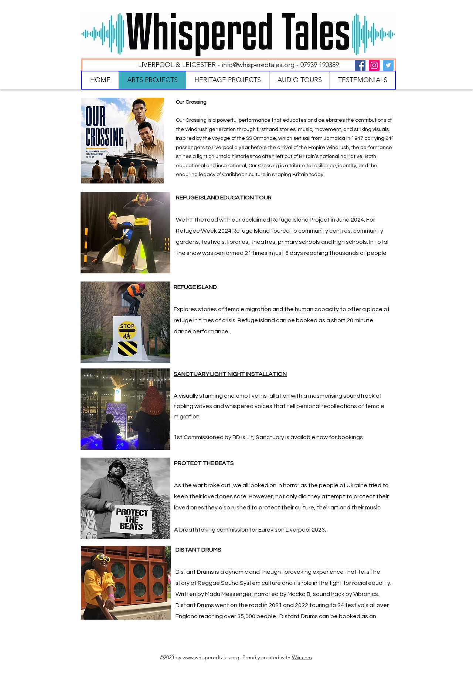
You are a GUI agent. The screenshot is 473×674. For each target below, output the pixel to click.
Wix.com (302, 657)
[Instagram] (374, 65)
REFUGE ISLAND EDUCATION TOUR (224, 197)
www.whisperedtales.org (211, 657)
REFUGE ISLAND (195, 287)
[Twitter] (388, 65)
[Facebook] (360, 65)
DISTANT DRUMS (198, 550)
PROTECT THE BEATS (204, 463)
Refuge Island (290, 220)
